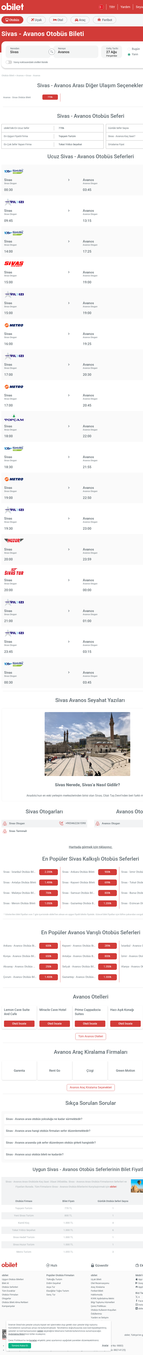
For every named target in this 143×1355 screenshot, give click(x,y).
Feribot (106, 20)
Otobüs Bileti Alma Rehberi (15, 1302)
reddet (40, 1331)
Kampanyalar (8, 1306)
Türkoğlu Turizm (54, 1279)
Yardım (125, 7)
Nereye (62, 48)
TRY (112, 7)
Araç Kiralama (98, 1287)
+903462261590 (76, 823)
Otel (60, 20)
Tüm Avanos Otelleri (90, 1036)
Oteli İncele (19, 1023)
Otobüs (14, 20)
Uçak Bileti (96, 1279)
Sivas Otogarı (16, 823)
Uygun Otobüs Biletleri (13, 1279)
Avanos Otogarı (110, 823)
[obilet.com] (20, 9)
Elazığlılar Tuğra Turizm (57, 1291)
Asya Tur (50, 1287)
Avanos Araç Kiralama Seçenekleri (91, 1087)
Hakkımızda (97, 1294)
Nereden (14, 48)
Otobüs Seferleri (10, 1287)
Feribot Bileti (97, 1291)
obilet (113, 1186)
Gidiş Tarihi (112, 48)
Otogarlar (6, 1298)
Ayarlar (105, 1345)
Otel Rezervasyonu (100, 1283)
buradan (33, 1340)
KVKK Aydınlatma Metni (102, 1298)
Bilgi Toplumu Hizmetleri (103, 1302)
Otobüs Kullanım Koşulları (103, 1310)
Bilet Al (5, 1283)
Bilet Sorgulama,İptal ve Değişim (99, 1323)
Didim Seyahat (53, 1283)
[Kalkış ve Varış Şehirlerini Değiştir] (52, 52)
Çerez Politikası (98, 1306)
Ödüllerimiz (96, 1313)
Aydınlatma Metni (16, 1334)
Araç (81, 20)
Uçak (38, 20)
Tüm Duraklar (8, 1291)
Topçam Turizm (67, 136)
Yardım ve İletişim (99, 1317)
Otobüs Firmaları (10, 1294)
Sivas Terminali (17, 831)
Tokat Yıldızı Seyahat (70, 144)
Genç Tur (50, 1294)
